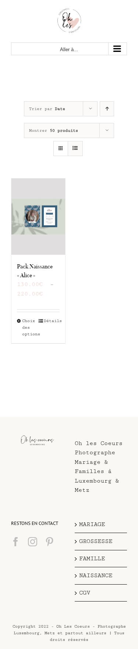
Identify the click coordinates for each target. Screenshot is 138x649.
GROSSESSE (95, 541)
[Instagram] (32, 541)
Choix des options (30, 327)
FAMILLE (92, 558)
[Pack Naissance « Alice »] (38, 217)
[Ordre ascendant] (107, 108)
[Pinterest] (49, 541)
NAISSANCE (95, 575)
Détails (52, 320)
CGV (84, 592)
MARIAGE (92, 524)
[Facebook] (15, 541)
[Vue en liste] (75, 148)
